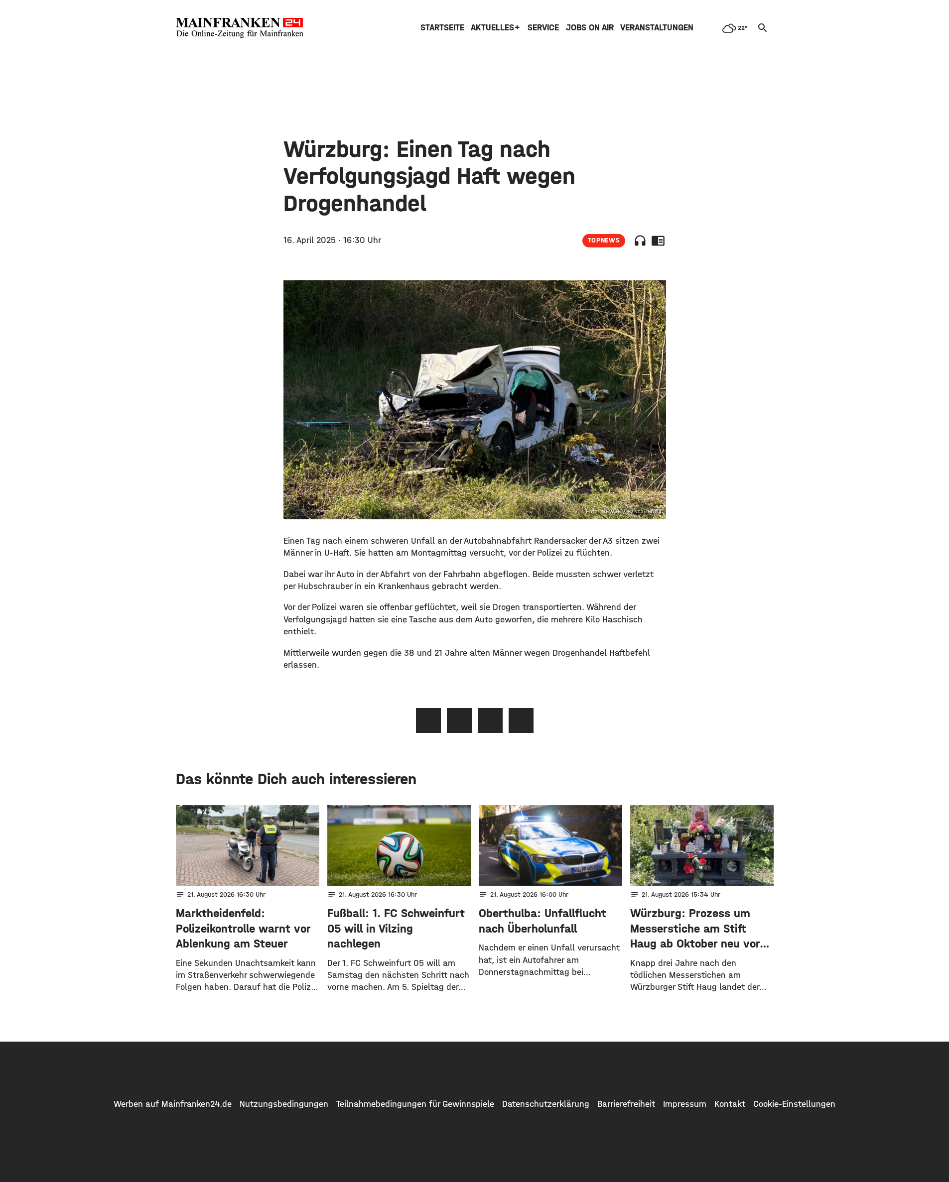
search (763, 28)
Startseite (442, 27)
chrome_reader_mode (658, 240)
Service (543, 27)
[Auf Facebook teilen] (428, 720)
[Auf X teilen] (459, 720)
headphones (640, 240)
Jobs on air (590, 27)
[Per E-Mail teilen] (521, 720)
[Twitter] (474, 1070)
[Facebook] (443, 1070)
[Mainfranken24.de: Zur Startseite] (239, 27)
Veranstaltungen (656, 27)
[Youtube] (505, 1070)
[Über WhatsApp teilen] (490, 720)
